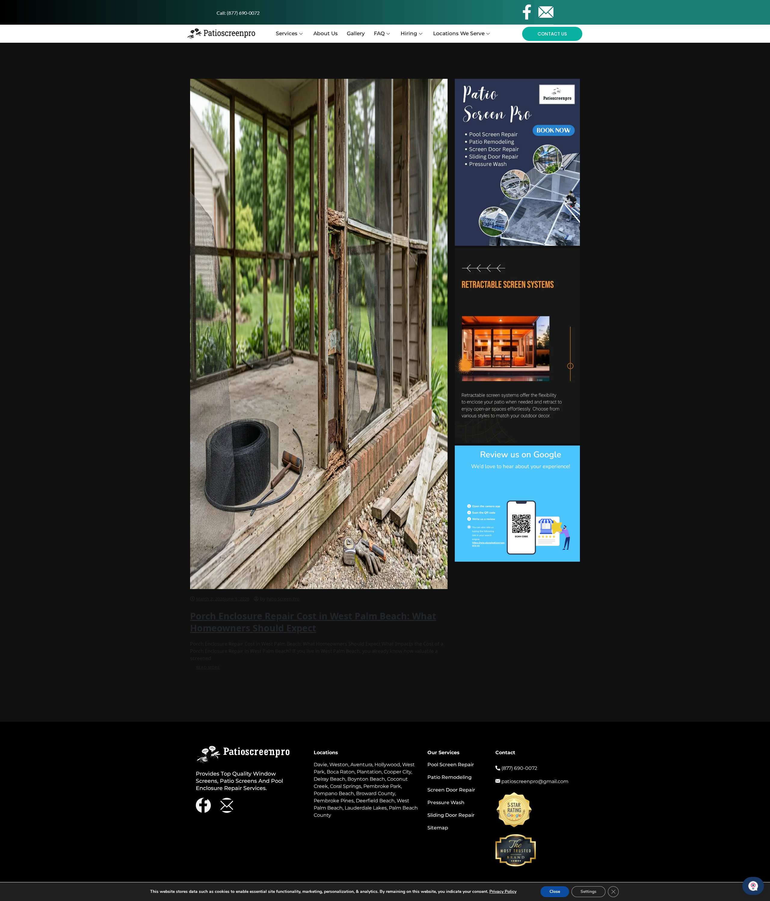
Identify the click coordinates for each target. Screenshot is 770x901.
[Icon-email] (545, 12)
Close (555, 891)
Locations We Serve (459, 33)
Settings (588, 891)
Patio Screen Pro (282, 599)
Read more (208, 667)
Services (286, 33)
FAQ (379, 33)
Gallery (356, 33)
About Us (325, 33)
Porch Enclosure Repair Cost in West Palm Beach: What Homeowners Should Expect (313, 622)
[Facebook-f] (526, 12)
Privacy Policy (502, 891)
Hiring (409, 33)
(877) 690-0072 (243, 13)
